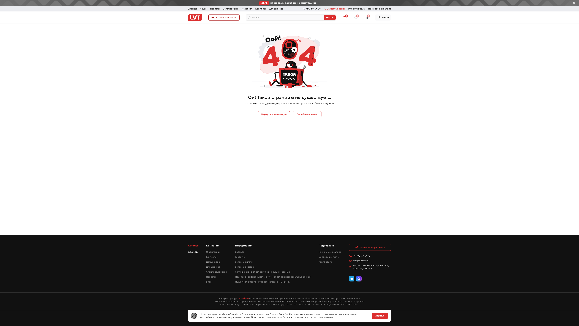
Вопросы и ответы (329, 257)
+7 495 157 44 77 (312, 8)
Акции (203, 8)
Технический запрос (379, 8)
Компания (246, 8)
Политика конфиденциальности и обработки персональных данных (273, 276)
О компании (213, 252)
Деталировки (230, 8)
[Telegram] (351, 278)
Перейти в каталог (307, 114)
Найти (329, 17)
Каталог (193, 245)
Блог (208, 281)
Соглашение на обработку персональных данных (262, 271)
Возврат (239, 252)
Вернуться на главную (273, 114)
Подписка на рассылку (372, 247)
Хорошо (379, 315)
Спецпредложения (216, 271)
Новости (215, 8)
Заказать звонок (336, 8)
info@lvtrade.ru (356, 8)
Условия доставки (245, 266)
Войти (385, 17)
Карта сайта (325, 261)
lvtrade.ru (244, 298)
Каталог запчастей (226, 17)
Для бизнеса (276, 8)
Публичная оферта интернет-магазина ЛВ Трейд (262, 281)
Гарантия (240, 257)
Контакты (260, 8)
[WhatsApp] (359, 278)
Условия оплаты (244, 261)
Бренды (192, 8)
